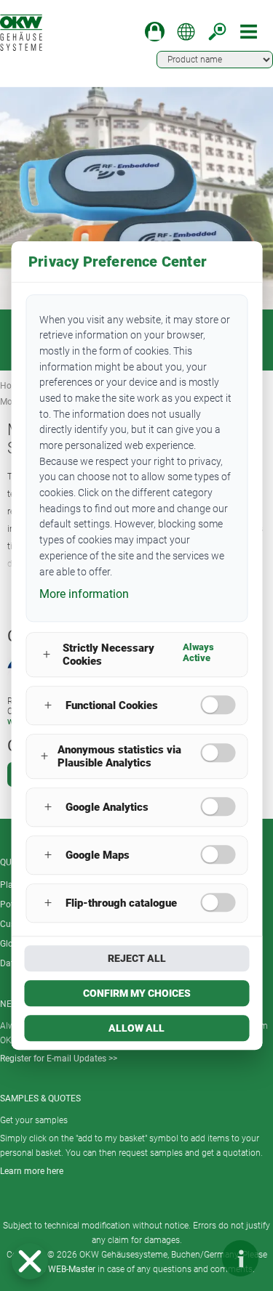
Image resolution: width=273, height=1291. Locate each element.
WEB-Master (71, 1269)
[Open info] (240, 1258)
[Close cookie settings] (30, 1261)
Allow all (136, 1028)
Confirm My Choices (137, 993)
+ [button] (46, 655)
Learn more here (31, 1171)
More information (84, 594)
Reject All (137, 958)
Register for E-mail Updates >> (58, 1058)
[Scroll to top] (196, 1258)
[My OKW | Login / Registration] (155, 31)
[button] (30, 1261)
